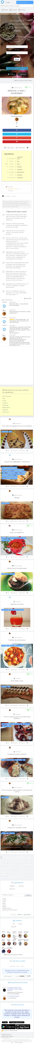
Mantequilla (5, 407)
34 (1, 867)
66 (31, 873)
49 (13, 870)
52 (22, 870)
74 (22, 876)
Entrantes (18, 601)
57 (4, 873)
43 (28, 867)
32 (28, 863)
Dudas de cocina (6, 1038)
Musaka (17, 498)
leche (3, 901)
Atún (3, 400)
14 (7, 860)
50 (16, 870)
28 (16, 863)
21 (28, 860)
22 (31, 860)
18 (19, 860)
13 (4, 860)
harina (4, 905)
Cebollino (4, 405)
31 (25, 863)
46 (4, 870)
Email (18, 966)
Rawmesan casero (14, 996)
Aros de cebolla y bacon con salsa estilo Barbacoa (17, 717)
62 (19, 873)
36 (7, 867)
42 (25, 867)
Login (8, 2)
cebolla (4, 906)
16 (13, 860)
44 (31, 867)
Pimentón (5, 412)
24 (4, 863)
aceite (3, 903)
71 (13, 876)
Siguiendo (13, 926)
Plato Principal (17, 87)
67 (1, 876)
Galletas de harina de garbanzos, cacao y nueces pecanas (14, 989)
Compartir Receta (22, 2)
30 (22, 863)
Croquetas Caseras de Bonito (17, 754)
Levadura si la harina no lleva (9, 910)
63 (22, 873)
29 (19, 863)
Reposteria (18, 423)
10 (26, 857)
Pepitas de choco (6, 908)
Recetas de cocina (2, 2)
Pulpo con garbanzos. (17, 532)
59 (10, 873)
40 (19, 867)
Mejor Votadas (28, 80)
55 (31, 870)
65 (28, 873)
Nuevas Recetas (20, 80)
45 (1, 870)
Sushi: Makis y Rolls (17, 681)
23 (1, 863)
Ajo (3, 398)
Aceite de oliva (6, 396)
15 (10, 860)
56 (1, 873)
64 (25, 873)
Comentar (23, 450)
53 (25, 870)
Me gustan (12, 889)
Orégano (4, 409)
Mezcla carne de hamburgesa (17, 568)
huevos (4, 900)
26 (10, 863)
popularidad (26, 914)
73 (19, 876)
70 (10, 876)
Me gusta (15, 450)
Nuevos (20, 923)
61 (16, 873)
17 (16, 860)
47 (7, 870)
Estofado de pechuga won (16, 640)
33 (31, 863)
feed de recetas (13, 1030)
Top (13, 923)
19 (22, 860)
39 (16, 867)
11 (29, 857)
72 (16, 876)
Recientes (21, 886)
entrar (17, 59)
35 (4, 867)
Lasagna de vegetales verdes (17, 827)
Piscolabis (18, 714)
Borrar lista (12, 966)
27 (13, 863)
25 (7, 863)
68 (4, 876)
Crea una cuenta (12, 68)
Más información (19, 1042)
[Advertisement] (17, 367)
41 (22, 867)
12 (1, 860)
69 (7, 876)
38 (13, 867)
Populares (12, 886)
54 (28, 870)
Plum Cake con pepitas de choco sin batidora (17, 426)
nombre (19, 914)
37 (10, 867)
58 (7, 873)
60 (13, 873)
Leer (8, 450)
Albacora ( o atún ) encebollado (17, 91)
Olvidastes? (16, 55)
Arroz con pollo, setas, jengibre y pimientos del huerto (17, 791)
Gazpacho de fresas (17, 604)
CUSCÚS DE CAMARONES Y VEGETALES (17, 462)
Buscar (28, 894)
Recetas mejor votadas (7, 1036)
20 (25, 860)
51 (19, 870)
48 (10, 870)
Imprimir (22, 966)
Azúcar (4, 898)
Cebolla (4, 403)
